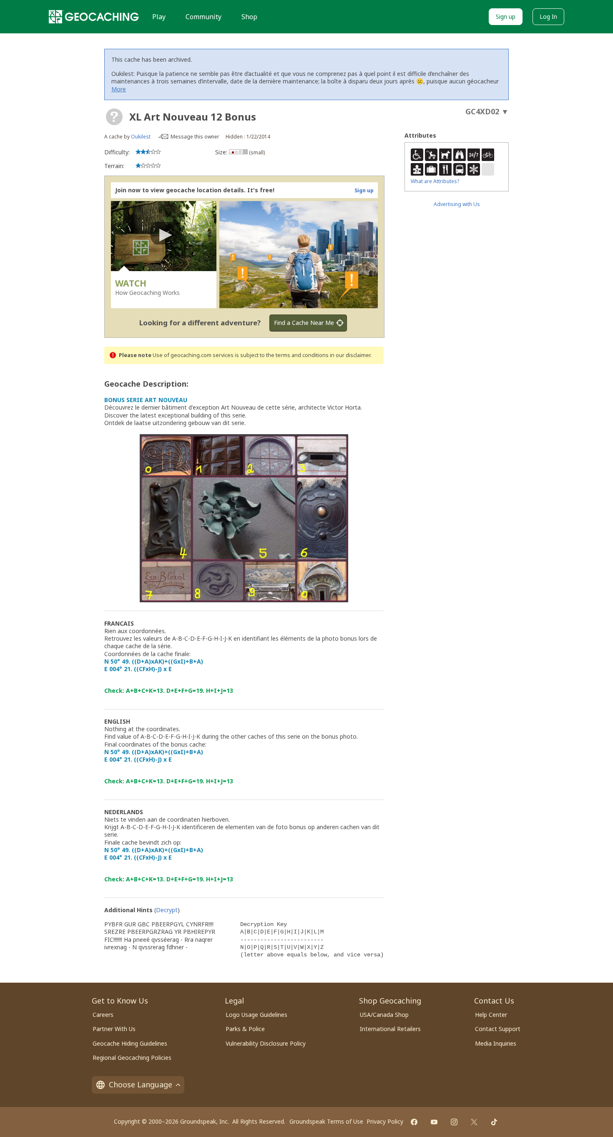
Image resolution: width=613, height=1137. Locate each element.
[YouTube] (434, 1122)
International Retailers (390, 1029)
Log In (548, 16)
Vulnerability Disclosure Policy (266, 1043)
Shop (249, 16)
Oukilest (141, 136)
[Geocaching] (94, 16)
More (118, 89)
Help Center (491, 1015)
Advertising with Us (457, 204)
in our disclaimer (350, 355)
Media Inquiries (495, 1043)
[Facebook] (414, 1122)
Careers (103, 1015)
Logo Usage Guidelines (256, 1015)
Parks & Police (245, 1029)
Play (159, 16)
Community (203, 16)
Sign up (505, 16)
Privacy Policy (385, 1121)
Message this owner (195, 136)
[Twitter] (474, 1122)
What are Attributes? (435, 181)
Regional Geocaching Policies (132, 1058)
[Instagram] (454, 1122)
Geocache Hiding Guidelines (130, 1043)
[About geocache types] (114, 117)
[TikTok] (494, 1122)
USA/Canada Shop (384, 1015)
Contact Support (497, 1029)
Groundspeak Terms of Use (326, 1121)
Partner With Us (114, 1029)
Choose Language (140, 1084)
